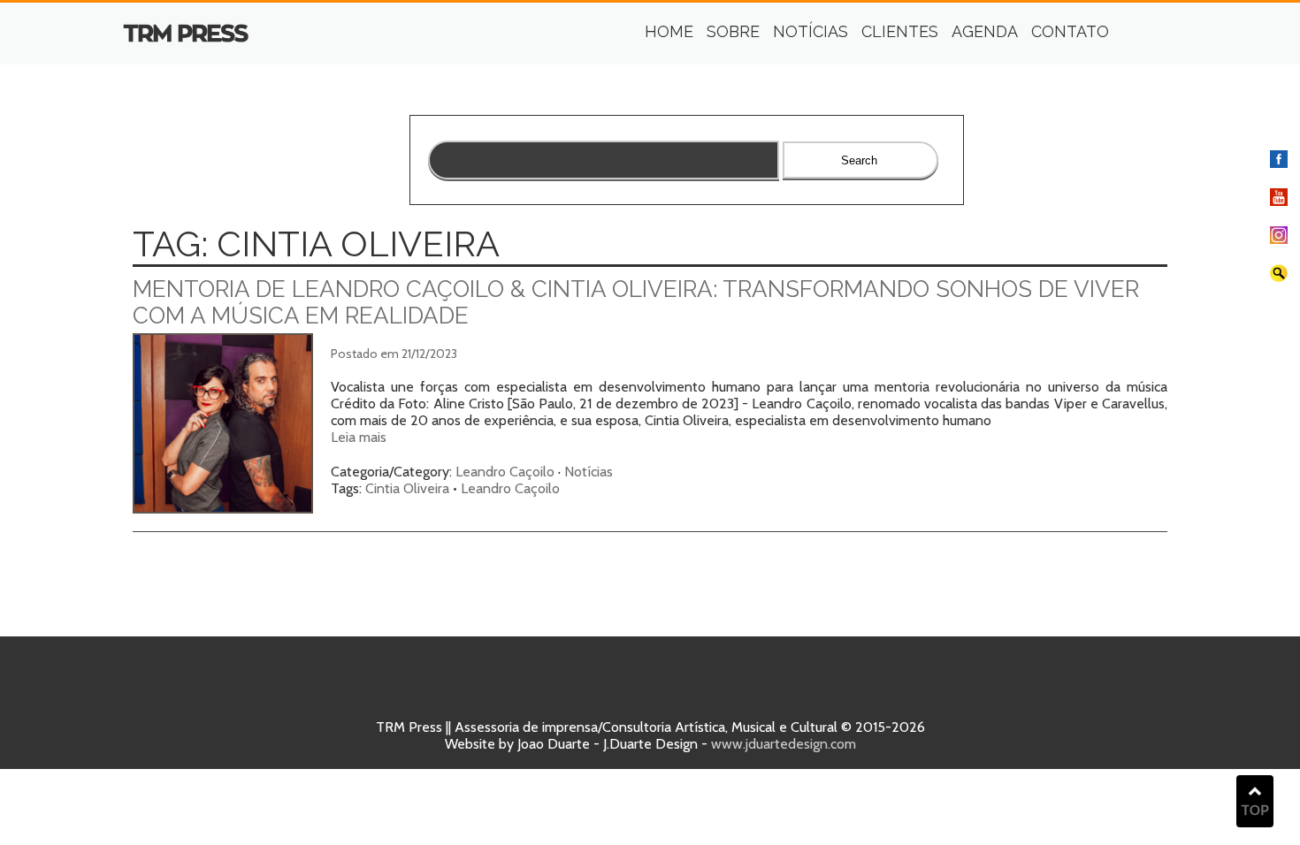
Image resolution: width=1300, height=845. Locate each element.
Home (669, 31)
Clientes (899, 31)
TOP (1255, 810)
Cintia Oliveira (407, 488)
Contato (1070, 31)
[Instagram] (1279, 239)
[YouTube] (1279, 201)
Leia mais (358, 437)
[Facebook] (1279, 163)
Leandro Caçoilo (504, 471)
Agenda (985, 31)
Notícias (810, 31)
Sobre (733, 31)
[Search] (1279, 277)
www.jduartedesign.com (783, 743)
